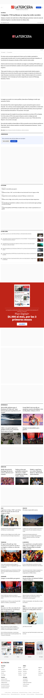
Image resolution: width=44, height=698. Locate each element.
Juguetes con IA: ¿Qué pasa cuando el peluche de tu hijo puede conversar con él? (32, 609)
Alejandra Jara (6, 22)
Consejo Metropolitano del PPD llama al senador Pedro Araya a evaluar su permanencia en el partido (21, 208)
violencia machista (25, 130)
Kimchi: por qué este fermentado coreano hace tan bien (33, 633)
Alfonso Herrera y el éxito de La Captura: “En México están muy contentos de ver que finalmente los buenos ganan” (32, 597)
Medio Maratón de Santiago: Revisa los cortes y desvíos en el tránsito (7, 472)
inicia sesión (6, 141)
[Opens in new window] (30, 655)
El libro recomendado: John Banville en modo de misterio (33, 601)
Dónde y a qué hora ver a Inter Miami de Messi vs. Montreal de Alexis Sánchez (16, 233)
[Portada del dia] (22, 306)
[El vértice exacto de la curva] (33, 520)
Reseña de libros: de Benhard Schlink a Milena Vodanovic (33, 579)
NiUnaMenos (18, 130)
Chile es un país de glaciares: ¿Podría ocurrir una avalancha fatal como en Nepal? (10, 429)
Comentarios (10, 52)
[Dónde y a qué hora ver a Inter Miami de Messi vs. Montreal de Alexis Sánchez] (40, 235)
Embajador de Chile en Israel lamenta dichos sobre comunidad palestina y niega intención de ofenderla (20, 259)
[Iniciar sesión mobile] (42, 7)
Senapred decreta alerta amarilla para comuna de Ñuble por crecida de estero (11, 529)
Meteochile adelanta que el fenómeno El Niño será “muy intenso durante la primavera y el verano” (19, 249)
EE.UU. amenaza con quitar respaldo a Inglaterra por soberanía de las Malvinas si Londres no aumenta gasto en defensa (10, 628)
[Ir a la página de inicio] (22, 7)
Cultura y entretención (28, 576)
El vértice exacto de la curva (30, 510)
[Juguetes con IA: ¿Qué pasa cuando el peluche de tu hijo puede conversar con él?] (33, 618)
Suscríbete (14, 141)
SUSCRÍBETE (22, 324)
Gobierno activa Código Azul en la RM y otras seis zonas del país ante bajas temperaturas (20, 199)
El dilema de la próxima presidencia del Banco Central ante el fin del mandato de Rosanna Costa (33, 530)
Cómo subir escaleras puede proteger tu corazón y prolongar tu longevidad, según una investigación (11, 566)
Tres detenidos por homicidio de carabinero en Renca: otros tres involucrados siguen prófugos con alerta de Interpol (21, 204)
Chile (2, 508)
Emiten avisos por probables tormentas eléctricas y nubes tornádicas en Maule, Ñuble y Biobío (21, 473)
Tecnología (3, 576)
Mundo (2, 606)
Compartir (4, 52)
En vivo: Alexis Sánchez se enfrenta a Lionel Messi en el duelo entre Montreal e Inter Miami (33, 565)
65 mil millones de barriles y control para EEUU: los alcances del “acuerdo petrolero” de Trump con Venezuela (11, 634)
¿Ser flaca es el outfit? (27, 626)
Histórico (3, 12)
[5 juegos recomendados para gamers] (33, 438)
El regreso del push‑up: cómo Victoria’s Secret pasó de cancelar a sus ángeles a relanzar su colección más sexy (10, 547)
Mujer (7, 130)
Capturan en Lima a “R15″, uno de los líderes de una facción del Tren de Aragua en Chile (20, 192)
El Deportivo (26, 542)
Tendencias (3, 542)
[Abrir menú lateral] (2, 7)
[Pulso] (18, 655)
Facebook (10, 130)
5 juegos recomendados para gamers (9, 189)
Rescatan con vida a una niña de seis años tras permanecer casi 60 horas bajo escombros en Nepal (10, 609)
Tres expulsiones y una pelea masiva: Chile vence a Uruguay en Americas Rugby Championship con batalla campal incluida (32, 547)
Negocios (25, 508)
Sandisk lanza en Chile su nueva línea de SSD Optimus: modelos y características (10, 601)
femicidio (14, 130)
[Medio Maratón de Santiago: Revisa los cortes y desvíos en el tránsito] (7, 481)
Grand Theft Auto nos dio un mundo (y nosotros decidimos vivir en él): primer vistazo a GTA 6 (33, 409)
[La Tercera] (6, 655)
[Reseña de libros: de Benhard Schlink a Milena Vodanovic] (33, 587)
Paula (24, 606)
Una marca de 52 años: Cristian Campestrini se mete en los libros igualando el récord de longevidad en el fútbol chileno (32, 571)
